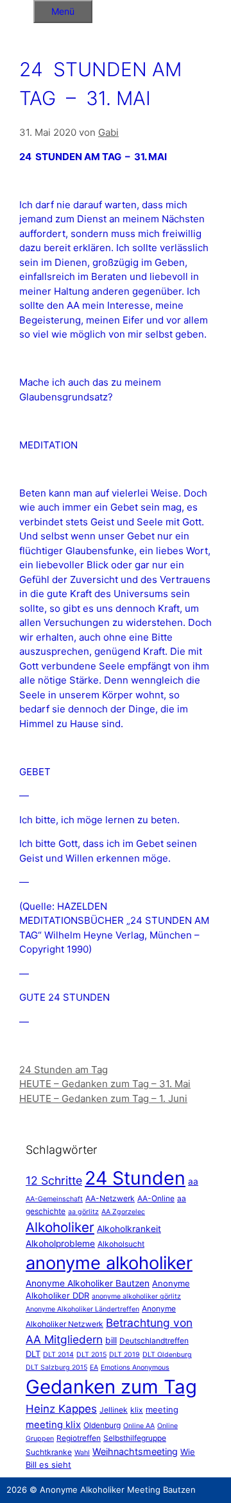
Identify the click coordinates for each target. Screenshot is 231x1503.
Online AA (139, 1426)
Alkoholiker (60, 1227)
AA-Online (156, 1198)
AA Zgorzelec (123, 1212)
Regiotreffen (78, 1438)
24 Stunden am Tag (63, 1070)
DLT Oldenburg (167, 1355)
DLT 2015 (91, 1355)
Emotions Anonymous (135, 1367)
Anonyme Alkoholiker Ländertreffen (82, 1309)
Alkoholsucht (121, 1244)
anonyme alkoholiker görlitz (136, 1296)
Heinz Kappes (61, 1408)
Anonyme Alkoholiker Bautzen (88, 1283)
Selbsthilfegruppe (134, 1438)
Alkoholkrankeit (129, 1229)
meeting (162, 1409)
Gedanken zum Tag (111, 1387)
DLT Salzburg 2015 (56, 1367)
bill (111, 1340)
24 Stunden (135, 1178)
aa (193, 1181)
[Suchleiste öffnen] (16, 9)
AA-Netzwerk (110, 1198)
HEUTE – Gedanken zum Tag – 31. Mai (105, 1084)
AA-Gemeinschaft (54, 1199)
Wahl (82, 1453)
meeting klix (53, 1424)
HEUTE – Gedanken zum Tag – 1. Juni (103, 1098)
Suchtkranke (49, 1452)
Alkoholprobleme (60, 1243)
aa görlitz (83, 1212)
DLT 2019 (124, 1355)
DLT (33, 1354)
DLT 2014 (58, 1355)
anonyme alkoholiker (109, 1263)
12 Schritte (54, 1180)
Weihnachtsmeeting (135, 1451)
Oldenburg (102, 1425)
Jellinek (113, 1410)
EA (94, 1367)
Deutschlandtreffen (154, 1340)
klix (136, 1410)
